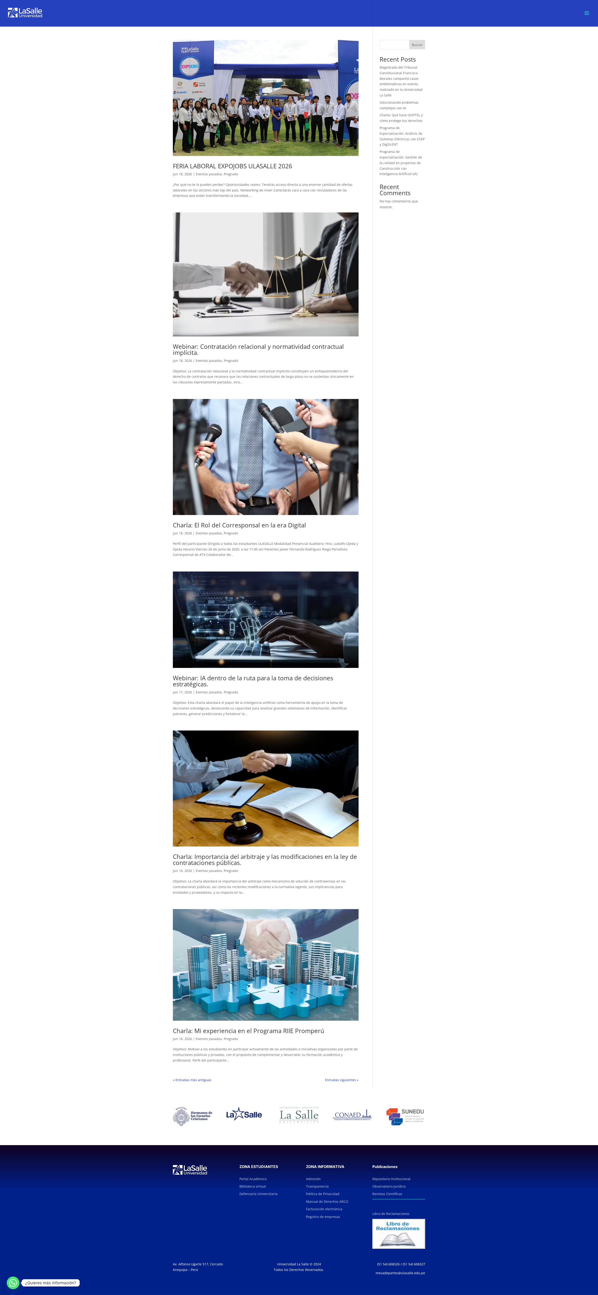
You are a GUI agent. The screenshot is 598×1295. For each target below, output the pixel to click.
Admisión (313, 1179)
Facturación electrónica (324, 1209)
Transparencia (317, 1186)
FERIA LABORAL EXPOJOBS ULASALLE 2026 (232, 166)
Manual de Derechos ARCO (327, 1201)
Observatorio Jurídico (389, 1186)
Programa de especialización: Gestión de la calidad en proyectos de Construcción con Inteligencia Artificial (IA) (401, 162)
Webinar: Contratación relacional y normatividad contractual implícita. (258, 349)
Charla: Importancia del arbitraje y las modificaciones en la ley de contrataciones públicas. (265, 859)
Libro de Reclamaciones (390, 1213)
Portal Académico (253, 1179)
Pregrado (231, 174)
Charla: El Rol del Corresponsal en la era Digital (239, 525)
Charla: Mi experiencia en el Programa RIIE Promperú (248, 1031)
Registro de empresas (323, 1216)
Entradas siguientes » (342, 1080)
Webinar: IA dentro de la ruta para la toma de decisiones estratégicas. (253, 681)
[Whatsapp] (13, 1283)
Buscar (417, 44)
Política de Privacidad (322, 1194)
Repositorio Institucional (391, 1179)
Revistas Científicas (387, 1194)
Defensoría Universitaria (258, 1194)
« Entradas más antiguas (192, 1080)
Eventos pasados (209, 174)
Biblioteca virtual (252, 1186)
